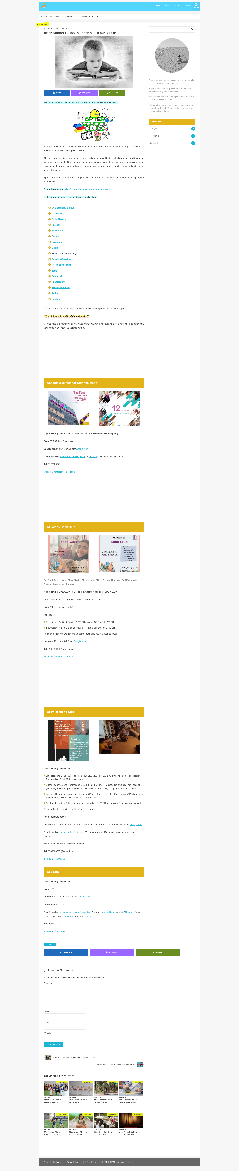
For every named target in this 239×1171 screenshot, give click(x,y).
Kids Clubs (51, 945)
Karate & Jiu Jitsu (81, 912)
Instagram (58, 472)
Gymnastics (65, 912)
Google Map (82, 449)
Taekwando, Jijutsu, (69, 456)
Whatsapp (159, 952)
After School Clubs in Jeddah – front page (86, 189)
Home (157, 5)
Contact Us (57, 1162)
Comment (49, 983)
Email (46, 1022)
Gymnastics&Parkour (63, 208)
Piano (82, 456)
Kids (177, 5)
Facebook (70, 472)
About (46, 1162)
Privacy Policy (72, 1162)
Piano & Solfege (109, 912)
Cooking (94, 456)
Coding (128, 912)
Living (167, 5)
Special (187, 5)
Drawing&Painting (61, 259)
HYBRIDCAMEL (110, 1162)
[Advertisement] (94, 352)
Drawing (68, 916)
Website (48, 472)
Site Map (86, 1162)
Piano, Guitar (66, 832)
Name (46, 1012)
